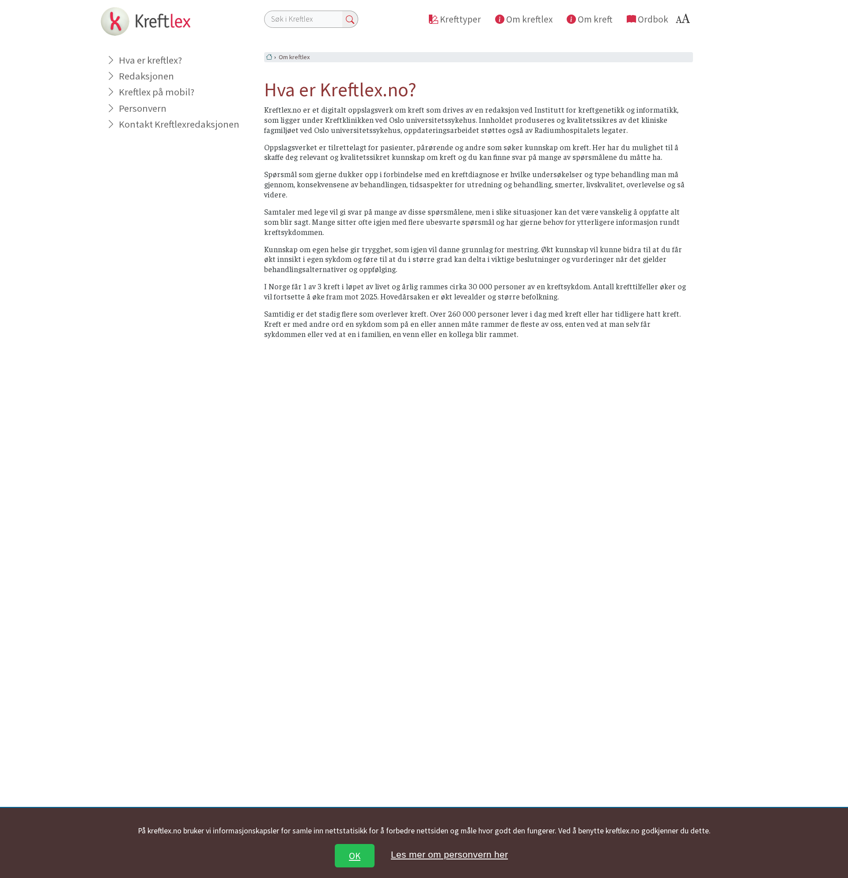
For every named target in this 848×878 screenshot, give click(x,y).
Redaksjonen (146, 76)
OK (354, 856)
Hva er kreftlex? (150, 60)
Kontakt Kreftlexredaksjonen (179, 124)
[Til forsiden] (144, 21)
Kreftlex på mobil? (156, 92)
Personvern (143, 108)
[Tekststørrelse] (684, 21)
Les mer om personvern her (449, 854)
